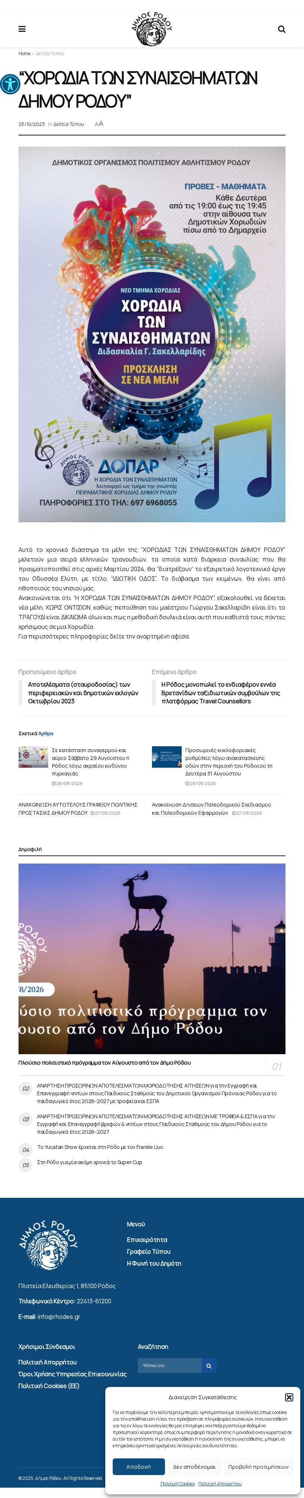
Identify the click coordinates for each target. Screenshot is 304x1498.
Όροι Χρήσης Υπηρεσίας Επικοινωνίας (73, 1374)
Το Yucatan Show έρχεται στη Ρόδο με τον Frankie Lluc (100, 1146)
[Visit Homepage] (151, 29)
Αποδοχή (138, 1467)
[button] (10, 84)
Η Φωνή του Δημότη (154, 1263)
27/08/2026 (107, 813)
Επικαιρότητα (147, 1240)
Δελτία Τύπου (50, 53)
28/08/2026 (69, 783)
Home (24, 53)
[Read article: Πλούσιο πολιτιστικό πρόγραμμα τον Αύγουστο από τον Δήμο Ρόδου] (152, 959)
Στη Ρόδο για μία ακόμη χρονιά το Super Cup (89, 1162)
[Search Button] (281, 28)
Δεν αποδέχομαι (194, 1467)
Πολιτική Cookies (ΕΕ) (49, 1386)
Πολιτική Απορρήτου (220, 1484)
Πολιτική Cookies (178, 1484)
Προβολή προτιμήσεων (258, 1467)
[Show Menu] (22, 28)
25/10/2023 (32, 124)
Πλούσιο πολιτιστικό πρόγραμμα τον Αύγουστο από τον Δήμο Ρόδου (105, 1062)
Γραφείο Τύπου (149, 1251)
